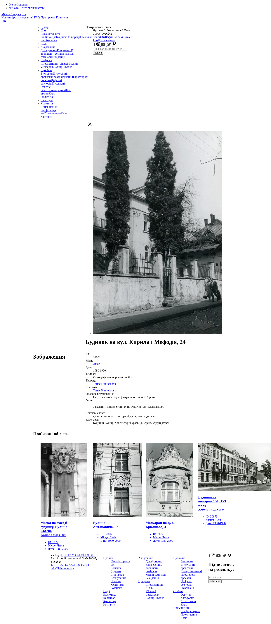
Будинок (61, 37)
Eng (3, 20)
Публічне (46, 70)
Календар (47, 100)
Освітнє (46, 86)
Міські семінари (156, 574)
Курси (52, 93)
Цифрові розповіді (51, 82)
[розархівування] (22, 17)
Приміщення (49, 106)
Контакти (62, 17)
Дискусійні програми (188, 566)
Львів (96, 363)
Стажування (118, 578)
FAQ (37, 17)
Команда (50, 37)
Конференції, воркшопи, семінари (57, 52)
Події (44, 43)
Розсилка (51, 40)
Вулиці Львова (63, 66)
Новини (6, 17)
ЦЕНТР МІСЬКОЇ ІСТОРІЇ (78, 555)
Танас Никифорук (104, 383)
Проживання (52, 113)
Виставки (47, 73)
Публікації (58, 83)
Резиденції (58, 57)
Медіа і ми (117, 584)
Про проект (48, 17)
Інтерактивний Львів (54, 63)
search (98, 52)
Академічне (48, 47)
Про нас (108, 558)
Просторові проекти (188, 576)
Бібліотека (47, 96)
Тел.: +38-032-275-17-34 (108, 37)
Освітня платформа (53, 90)
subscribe (215, 581)
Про (43, 30)
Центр (44, 27)
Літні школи (188, 601)
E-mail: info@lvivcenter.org (112, 38)
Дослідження (49, 50)
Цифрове (46, 60)
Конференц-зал (190, 611)
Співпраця (73, 37)
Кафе (64, 113)
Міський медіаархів (13, 14)
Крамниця (47, 103)
